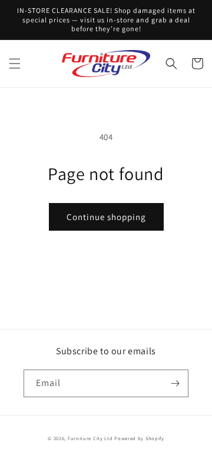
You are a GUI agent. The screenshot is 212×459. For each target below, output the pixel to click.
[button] (15, 63)
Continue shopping (106, 216)
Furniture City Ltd (90, 438)
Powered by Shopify (139, 438)
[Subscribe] (175, 383)
